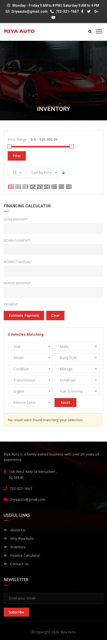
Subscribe (16, 612)
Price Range (17, 139)
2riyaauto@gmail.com (29, 11)
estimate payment (24, 315)
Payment (11, 304)
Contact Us (19, 563)
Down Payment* (17, 240)
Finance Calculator (24, 555)
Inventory (17, 547)
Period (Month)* (17, 283)
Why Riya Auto (21, 538)
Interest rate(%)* (18, 262)
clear (55, 315)
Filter (17, 155)
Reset (65, 402)
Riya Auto (68, 632)
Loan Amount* (16, 219)
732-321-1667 (67, 11)
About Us (17, 530)
